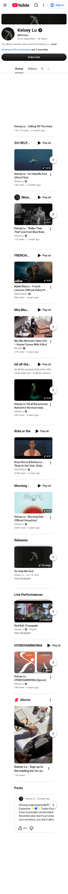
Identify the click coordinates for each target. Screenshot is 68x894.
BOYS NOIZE (20, 469)
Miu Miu (18, 348)
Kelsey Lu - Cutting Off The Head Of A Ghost (34, 126)
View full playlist (22, 578)
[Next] (53, 160)
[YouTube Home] (20, 5)
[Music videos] (18, 197)
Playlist (33, 629)
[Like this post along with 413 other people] (20, 828)
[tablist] (34, 68)
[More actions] (50, 174)
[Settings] (43, 5)
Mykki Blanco (21, 294)
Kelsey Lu (19, 181)
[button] (48, 68)
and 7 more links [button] (39, 49)
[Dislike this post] (31, 828)
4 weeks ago (43, 798)
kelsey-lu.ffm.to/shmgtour (17, 49)
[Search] (36, 5)
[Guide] (5, 5)
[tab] (19, 68)
